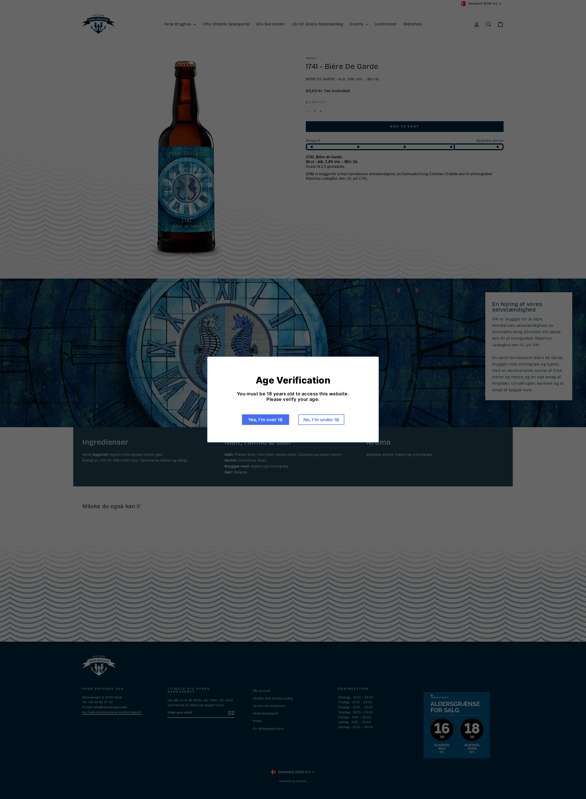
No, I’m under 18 (321, 419)
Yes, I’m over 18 (265, 419)
